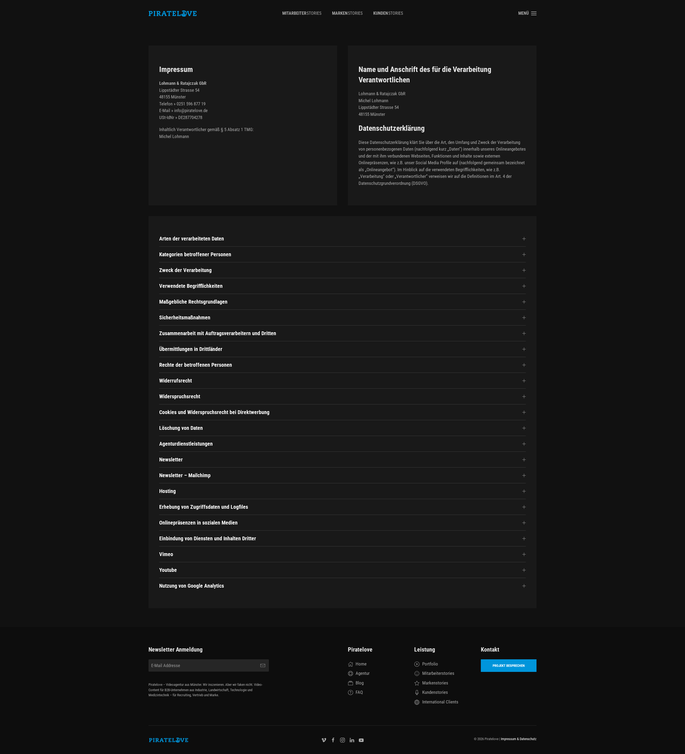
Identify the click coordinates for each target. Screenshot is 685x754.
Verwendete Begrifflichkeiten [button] (191, 286)
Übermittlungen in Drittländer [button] (190, 349)
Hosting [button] (167, 491)
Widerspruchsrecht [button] (179, 396)
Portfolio (430, 664)
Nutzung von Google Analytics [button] (191, 586)
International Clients (440, 702)
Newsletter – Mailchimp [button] (185, 475)
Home (361, 664)
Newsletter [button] (171, 459)
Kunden (388, 13)
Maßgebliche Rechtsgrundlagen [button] (193, 301)
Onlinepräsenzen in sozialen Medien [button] (198, 522)
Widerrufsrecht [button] (175, 380)
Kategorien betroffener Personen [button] (195, 254)
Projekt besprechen (509, 666)
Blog (360, 683)
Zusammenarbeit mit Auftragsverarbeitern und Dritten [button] (217, 333)
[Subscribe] (263, 665)
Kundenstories (435, 692)
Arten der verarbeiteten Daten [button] (191, 238)
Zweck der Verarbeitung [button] (185, 270)
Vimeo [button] (166, 554)
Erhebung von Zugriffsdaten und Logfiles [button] (203, 507)
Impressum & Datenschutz (518, 739)
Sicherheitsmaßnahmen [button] (184, 317)
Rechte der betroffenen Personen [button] (195, 365)
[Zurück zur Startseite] (173, 13)
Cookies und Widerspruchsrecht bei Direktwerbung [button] (214, 412)
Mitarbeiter (301, 13)
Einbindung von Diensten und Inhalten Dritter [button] (207, 538)
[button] (527, 13)
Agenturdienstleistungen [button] (186, 444)
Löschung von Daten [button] (181, 428)
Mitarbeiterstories (438, 673)
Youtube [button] (168, 570)
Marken (347, 13)
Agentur (363, 673)
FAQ (359, 692)
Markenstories (435, 683)
